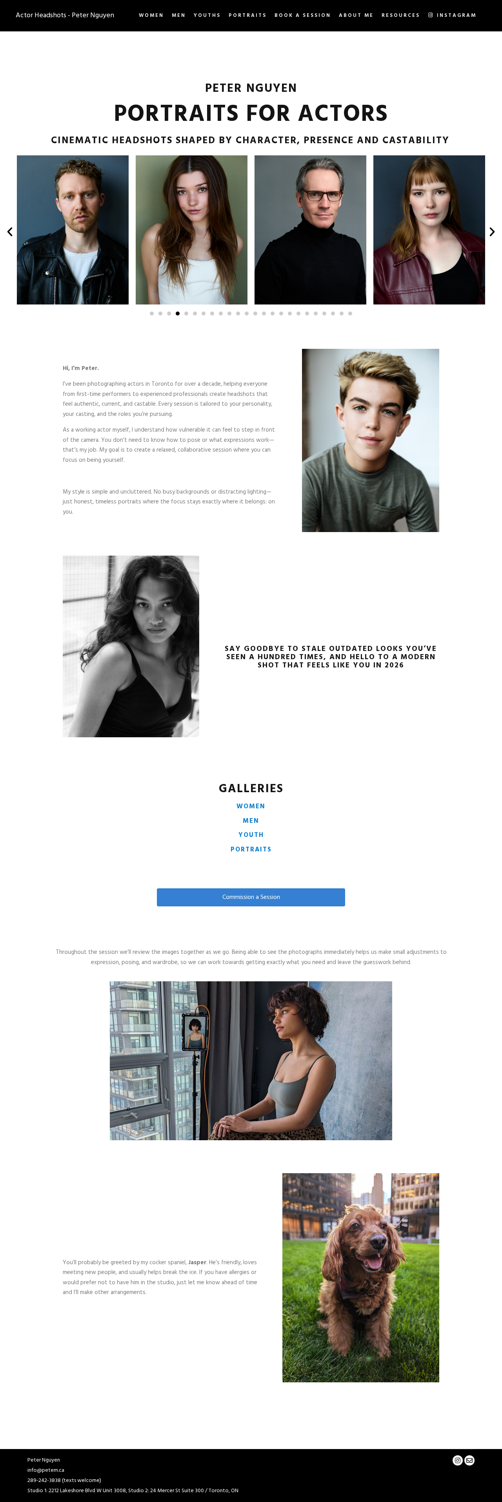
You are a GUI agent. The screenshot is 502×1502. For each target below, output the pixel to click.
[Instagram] (458, 1460)
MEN (251, 821)
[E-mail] (469, 1460)
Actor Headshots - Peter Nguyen (55, 15)
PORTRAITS (251, 850)
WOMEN (251, 807)
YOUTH (251, 835)
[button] (152, 313)
